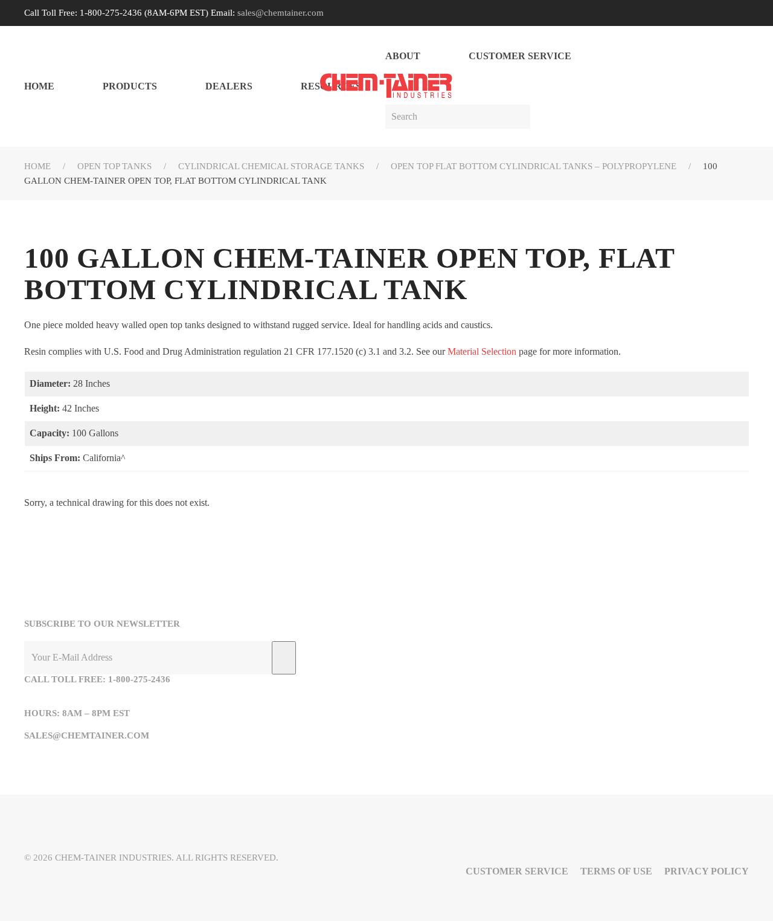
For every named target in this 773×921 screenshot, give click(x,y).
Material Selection (481, 351)
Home (39, 86)
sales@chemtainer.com (280, 13)
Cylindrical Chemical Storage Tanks (271, 166)
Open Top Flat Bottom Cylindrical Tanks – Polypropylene (533, 166)
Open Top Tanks (114, 166)
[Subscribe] (284, 657)
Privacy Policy (706, 871)
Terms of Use (616, 871)
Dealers (228, 86)
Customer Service (520, 56)
